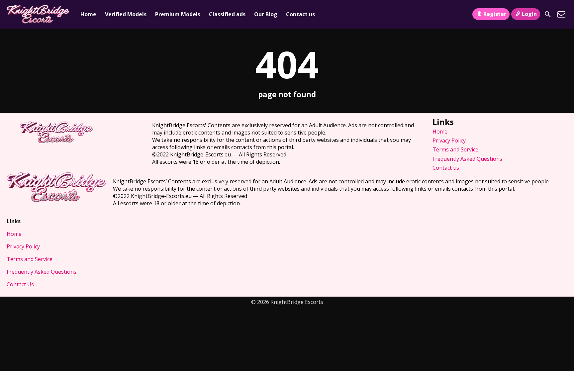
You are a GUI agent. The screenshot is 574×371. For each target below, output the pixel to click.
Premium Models (177, 14)
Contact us (300, 14)
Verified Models (125, 14)
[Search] (548, 14)
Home (88, 14)
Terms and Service (455, 149)
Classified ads (227, 14)
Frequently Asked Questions (467, 158)
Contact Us (20, 284)
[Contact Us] (561, 14)
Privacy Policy (449, 140)
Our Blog (265, 14)
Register (494, 14)
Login (529, 14)
